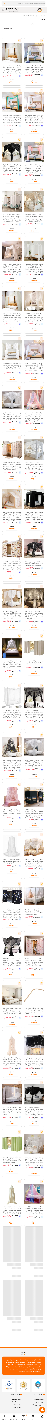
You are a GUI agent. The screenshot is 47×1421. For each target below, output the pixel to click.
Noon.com (16, 1405)
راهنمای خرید (39, 1402)
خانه (44, 16)
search (32, 16)
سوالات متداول (38, 1399)
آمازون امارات (38, 16)
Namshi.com (16, 1402)
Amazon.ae (16, 1399)
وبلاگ (41, 1408)
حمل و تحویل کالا (37, 1405)
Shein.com (16, 1408)
